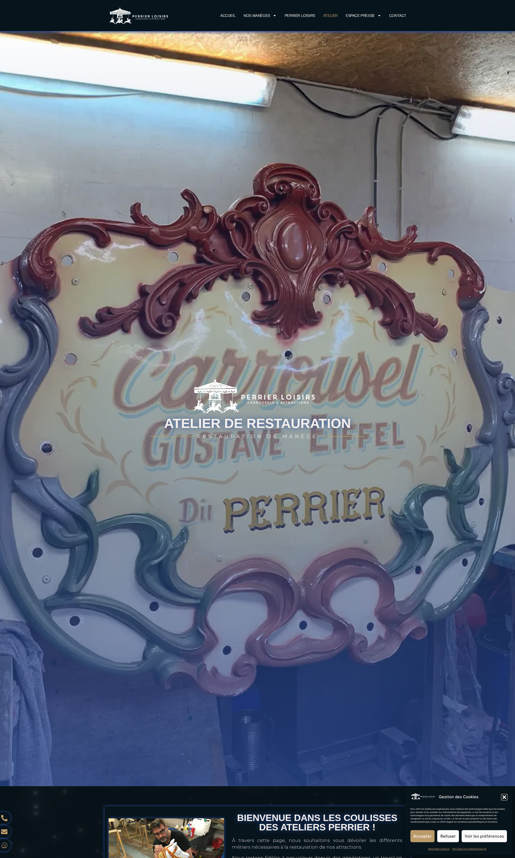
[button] (504, 797)
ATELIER (330, 15)
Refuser (448, 836)
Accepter (422, 836)
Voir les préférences (484, 836)
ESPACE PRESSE (360, 15)
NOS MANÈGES (257, 15)
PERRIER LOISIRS (300, 15)
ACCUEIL (228, 15)
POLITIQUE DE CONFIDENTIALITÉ (469, 849)
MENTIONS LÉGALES (439, 849)
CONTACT (397, 15)
